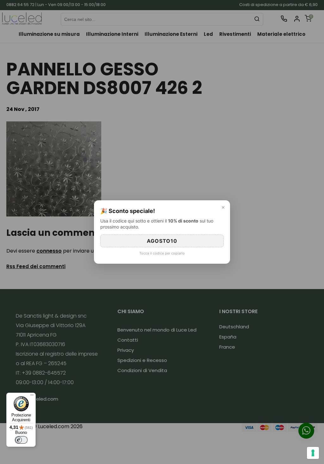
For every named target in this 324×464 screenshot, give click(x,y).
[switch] (21, 440)
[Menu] (32, 396)
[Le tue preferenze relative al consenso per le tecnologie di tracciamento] (313, 453)
